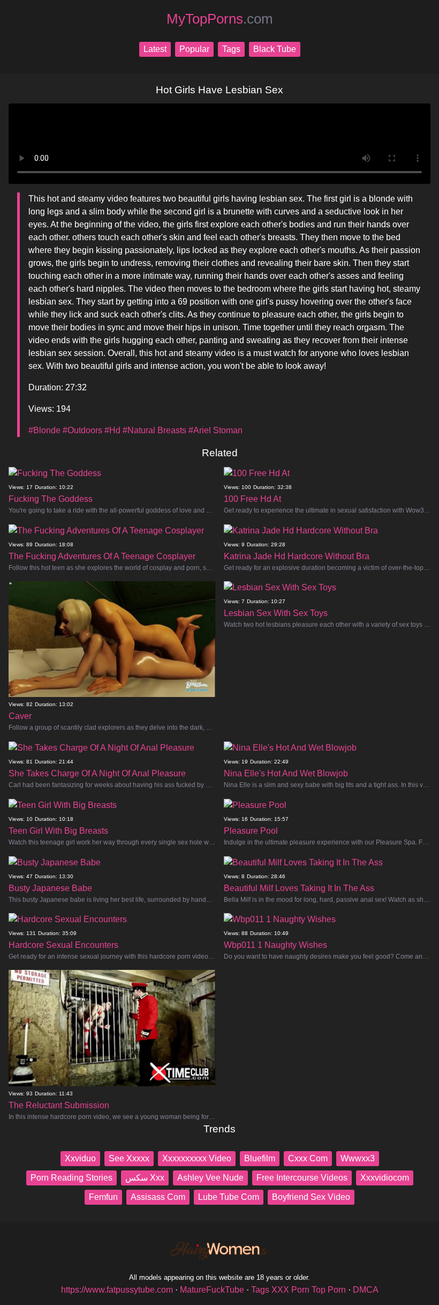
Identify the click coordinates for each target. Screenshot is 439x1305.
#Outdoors (82, 430)
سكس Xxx (144, 1177)
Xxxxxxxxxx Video (196, 1158)
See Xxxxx (129, 1158)
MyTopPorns (219, 18)
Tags (231, 49)
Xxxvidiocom (384, 1177)
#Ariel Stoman (215, 430)
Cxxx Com (308, 1158)
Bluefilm (259, 1158)
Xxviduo (80, 1158)
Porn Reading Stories (71, 1177)
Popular (194, 49)
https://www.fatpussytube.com (117, 1289)
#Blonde (44, 430)
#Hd (112, 430)
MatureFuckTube (212, 1289)
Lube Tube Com (228, 1197)
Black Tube (274, 49)
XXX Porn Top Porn (308, 1289)
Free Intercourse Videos (301, 1177)
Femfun (103, 1197)
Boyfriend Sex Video (311, 1197)
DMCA (366, 1289)
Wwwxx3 (357, 1158)
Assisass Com (158, 1197)
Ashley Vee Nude (210, 1177)
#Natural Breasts (154, 430)
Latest (154, 49)
